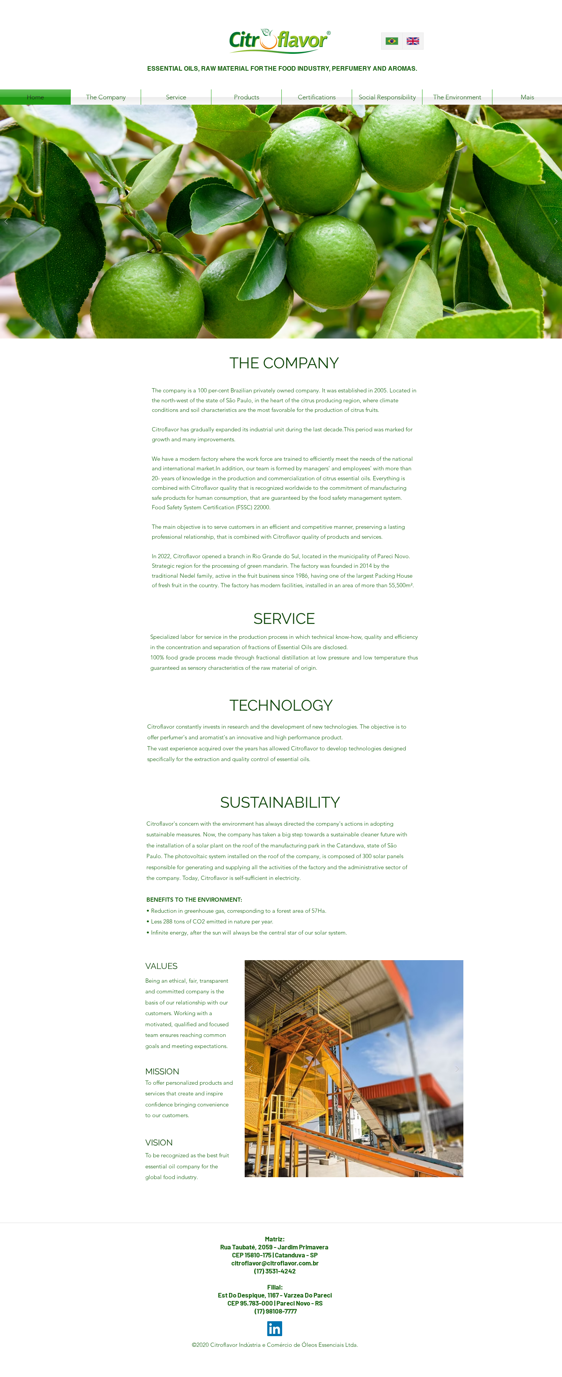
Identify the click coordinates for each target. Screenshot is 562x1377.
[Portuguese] (392, 41)
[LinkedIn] (274, 1328)
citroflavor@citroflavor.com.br (275, 1263)
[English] (412, 41)
